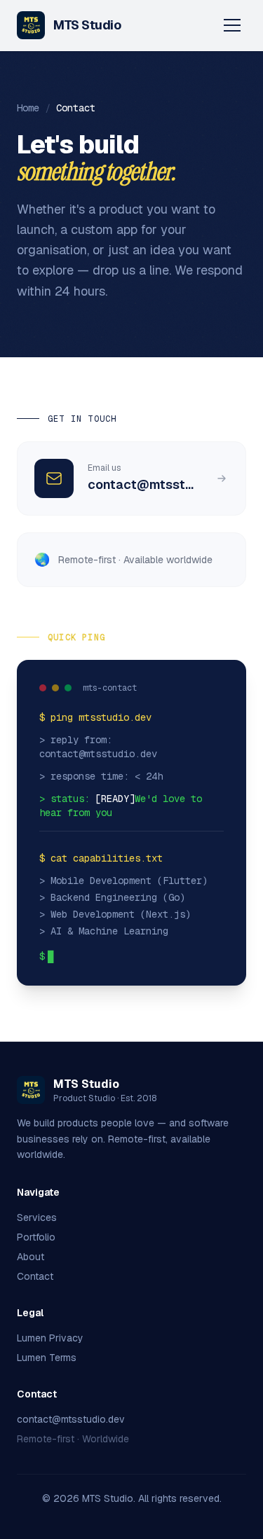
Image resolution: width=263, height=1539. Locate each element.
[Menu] (232, 25)
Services (37, 1217)
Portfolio (36, 1237)
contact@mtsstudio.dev (71, 1419)
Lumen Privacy (50, 1338)
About (30, 1256)
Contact (35, 1276)
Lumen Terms (46, 1357)
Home (28, 108)
